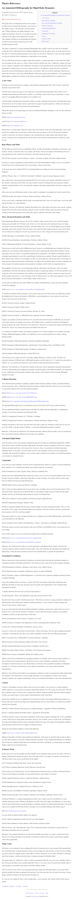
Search (36, 893)
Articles (25, 886)
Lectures (18, 886)
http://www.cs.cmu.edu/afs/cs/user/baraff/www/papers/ (24, 542)
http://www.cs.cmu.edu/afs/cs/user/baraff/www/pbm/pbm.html (26, 289)
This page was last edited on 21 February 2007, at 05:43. (37, 889)
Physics (12, 886)
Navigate (41, 893)
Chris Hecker (34, 896)
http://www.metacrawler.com (16, 117)
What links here (30, 893)
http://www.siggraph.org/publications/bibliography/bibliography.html (28, 401)
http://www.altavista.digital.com (17, 121)
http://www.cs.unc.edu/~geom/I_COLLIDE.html (22, 393)
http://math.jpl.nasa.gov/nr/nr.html (16, 811)
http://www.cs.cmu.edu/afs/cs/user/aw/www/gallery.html (24, 538)
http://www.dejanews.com (15, 125)
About (46, 893)
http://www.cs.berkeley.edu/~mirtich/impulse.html (22, 733)
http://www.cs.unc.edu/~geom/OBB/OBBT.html (22, 397)
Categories (5, 886)
